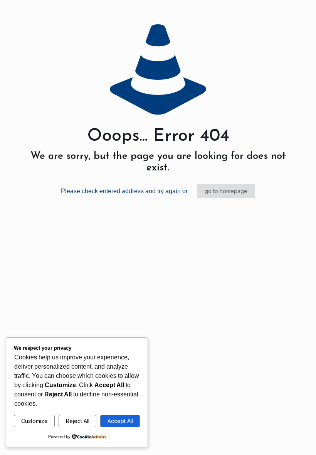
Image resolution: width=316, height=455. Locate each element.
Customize (34, 421)
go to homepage (226, 191)
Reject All (77, 421)
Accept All (120, 421)
